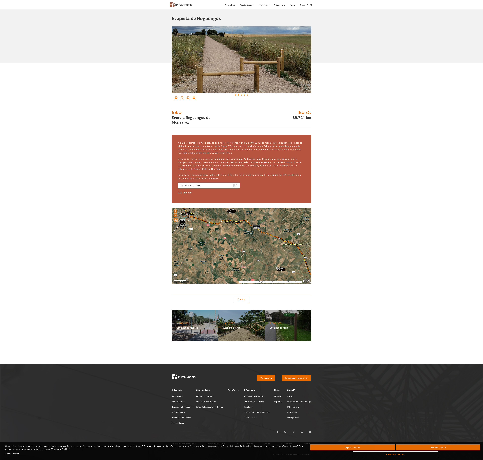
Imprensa (278, 402)
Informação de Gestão (181, 418)
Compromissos (178, 412)
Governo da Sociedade (182, 407)
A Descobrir (279, 5)
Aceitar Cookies (438, 447)
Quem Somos (177, 396)
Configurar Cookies (395, 454)
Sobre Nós (230, 5)
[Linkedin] (305, 431)
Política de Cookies (12, 453)
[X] (182, 98)
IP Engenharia (293, 407)
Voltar (243, 299)
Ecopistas (248, 407)
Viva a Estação (250, 418)
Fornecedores (178, 423)
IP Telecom (292, 412)
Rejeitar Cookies (352, 447)
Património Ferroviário (254, 396)
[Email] (194, 98)
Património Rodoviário (254, 402)
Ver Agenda (266, 378)
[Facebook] (176, 98)
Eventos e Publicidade (206, 402)
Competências (178, 402)
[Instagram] (288, 431)
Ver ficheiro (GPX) (190, 185)
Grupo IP (304, 5)
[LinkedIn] (188, 98)
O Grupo (290, 396)
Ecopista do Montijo (187, 327)
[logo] (181, 5)
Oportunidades (246, 5)
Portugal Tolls (293, 418)
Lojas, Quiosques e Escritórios (209, 407)
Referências (263, 5)
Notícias (277, 396)
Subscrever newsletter (296, 378)
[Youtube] (313, 431)
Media (292, 5)
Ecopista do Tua (231, 327)
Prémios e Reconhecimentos (257, 412)
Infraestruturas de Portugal (299, 402)
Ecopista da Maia (279, 327)
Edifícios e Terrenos (205, 396)
